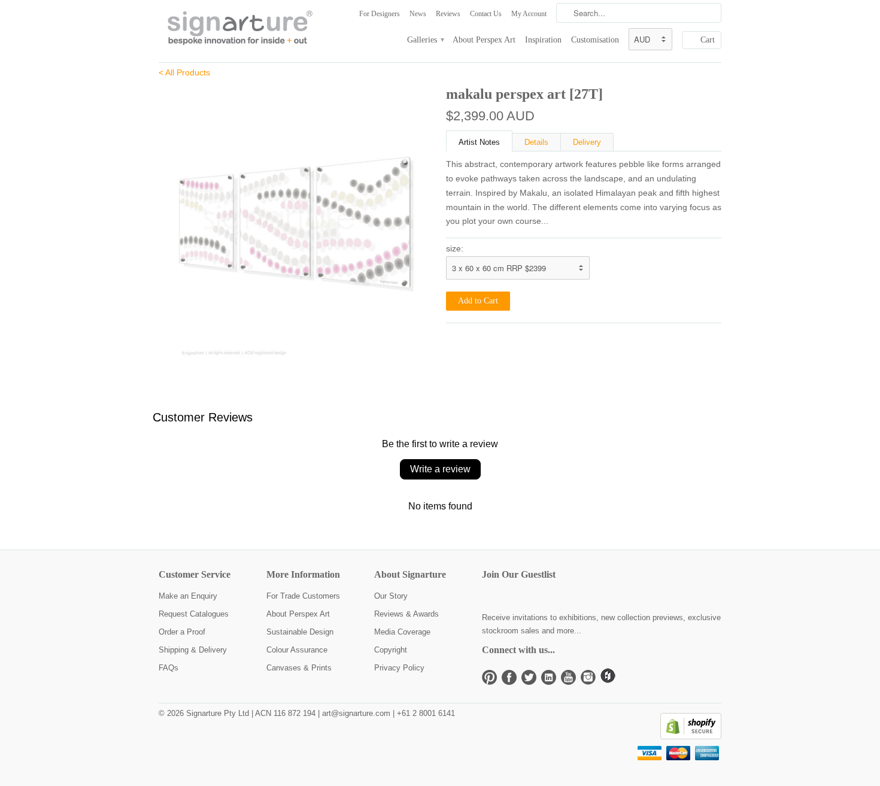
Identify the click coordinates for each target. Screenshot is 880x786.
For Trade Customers (303, 595)
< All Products (184, 72)
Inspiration (543, 39)
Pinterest (489, 677)
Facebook (509, 677)
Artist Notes (479, 142)
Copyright (390, 649)
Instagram (588, 677)
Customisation (595, 39)
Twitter (528, 677)
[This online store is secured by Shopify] (690, 736)
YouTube (568, 677)
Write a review (440, 469)
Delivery (587, 142)
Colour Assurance (296, 649)
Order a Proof (182, 631)
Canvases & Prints (299, 667)
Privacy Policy (399, 667)
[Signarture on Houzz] (607, 680)
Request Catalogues (194, 613)
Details (536, 142)
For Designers (379, 14)
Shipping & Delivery (193, 649)
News (417, 14)
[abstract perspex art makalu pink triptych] (296, 221)
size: (454, 248)
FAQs (168, 667)
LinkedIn (548, 677)
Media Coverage (402, 631)
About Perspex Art (484, 39)
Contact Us (486, 14)
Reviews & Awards (406, 613)
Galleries (425, 39)
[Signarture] (248, 28)
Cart (707, 39)
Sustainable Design (299, 631)
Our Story (391, 595)
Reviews (448, 14)
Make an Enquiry (188, 595)
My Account (529, 14)
